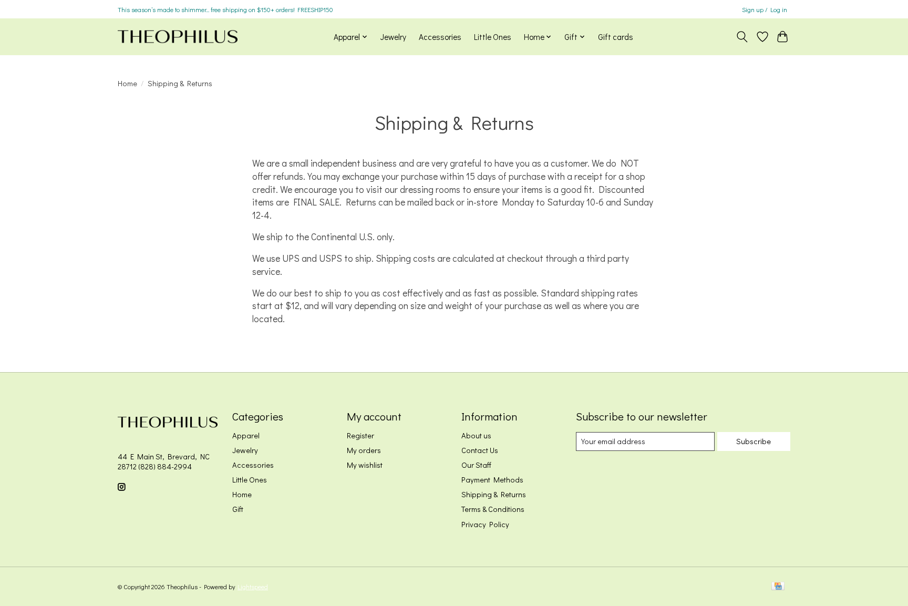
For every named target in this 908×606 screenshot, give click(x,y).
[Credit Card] (778, 587)
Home (127, 83)
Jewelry (393, 37)
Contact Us (479, 450)
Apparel (246, 435)
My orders (364, 450)
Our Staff (476, 465)
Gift (237, 509)
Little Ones (492, 37)
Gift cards (615, 37)
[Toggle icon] (742, 36)
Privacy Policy (485, 524)
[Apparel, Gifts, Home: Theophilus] (178, 36)
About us (476, 435)
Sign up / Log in (764, 9)
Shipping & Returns (493, 494)
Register (360, 435)
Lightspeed (253, 586)
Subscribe (753, 441)
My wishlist (365, 465)
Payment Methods (492, 480)
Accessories (440, 37)
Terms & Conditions (492, 509)
